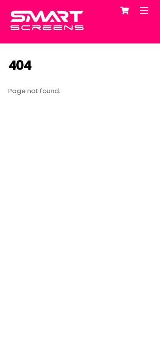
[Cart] (124, 10)
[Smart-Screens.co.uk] (47, 29)
